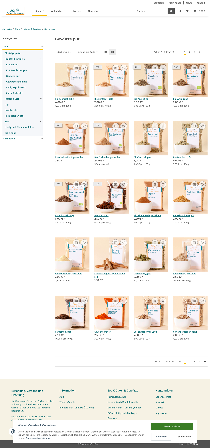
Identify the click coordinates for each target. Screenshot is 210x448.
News (189, 2)
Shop (5, 46)
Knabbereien (11, 110)
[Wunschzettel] (187, 11)
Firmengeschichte (116, 396)
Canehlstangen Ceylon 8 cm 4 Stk (109, 275)
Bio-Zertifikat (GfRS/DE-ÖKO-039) (76, 407)
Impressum (161, 413)
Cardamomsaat (63, 331)
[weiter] (205, 52)
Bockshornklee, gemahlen (68, 273)
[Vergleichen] (76, 68)
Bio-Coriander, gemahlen (107, 157)
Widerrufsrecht (67, 402)
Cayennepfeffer (102, 331)
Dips (7, 104)
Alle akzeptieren (172, 426)
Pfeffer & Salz (12, 98)
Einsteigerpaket (13, 53)
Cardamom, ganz (142, 273)
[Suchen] (171, 11)
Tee (7, 121)
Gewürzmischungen (16, 81)
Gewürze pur (13, 75)
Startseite (159, 2)
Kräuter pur (12, 64)
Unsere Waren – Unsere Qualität (124, 407)
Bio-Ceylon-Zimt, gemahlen (69, 157)
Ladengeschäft (163, 396)
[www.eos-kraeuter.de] (15, 11)
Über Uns (93, 11)
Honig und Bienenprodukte (19, 127)
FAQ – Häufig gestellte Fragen (122, 413)
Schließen (161, 436)
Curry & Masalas (14, 93)
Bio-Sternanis (101, 215)
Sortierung (63, 51)
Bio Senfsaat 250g (64, 98)
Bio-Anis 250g (141, 98)
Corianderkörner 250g (145, 331)
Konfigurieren (183, 436)
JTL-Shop (194, 444)
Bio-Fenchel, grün (143, 157)
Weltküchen (8, 138)
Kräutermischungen (16, 70)
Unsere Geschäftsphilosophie (122, 402)
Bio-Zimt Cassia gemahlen (147, 215)
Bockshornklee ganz (183, 215)
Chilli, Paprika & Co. (16, 87)
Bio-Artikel (10, 132)
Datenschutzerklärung (38, 438)
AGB (61, 396)
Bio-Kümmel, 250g (64, 215)
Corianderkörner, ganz (185, 331)
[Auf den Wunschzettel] (84, 68)
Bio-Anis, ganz (180, 98)
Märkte (77, 11)
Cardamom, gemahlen (184, 273)
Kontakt (201, 2)
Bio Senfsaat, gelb (103, 98)
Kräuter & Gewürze (15, 58)
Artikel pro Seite (86, 51)
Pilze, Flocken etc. (14, 115)
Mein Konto (175, 2)
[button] (180, 11)
